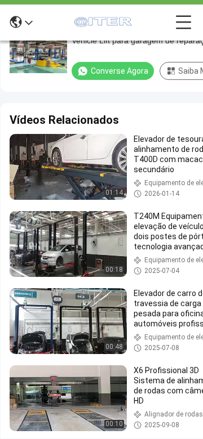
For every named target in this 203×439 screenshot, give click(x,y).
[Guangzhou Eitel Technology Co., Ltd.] (104, 22)
